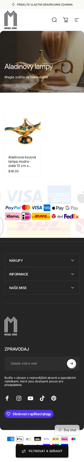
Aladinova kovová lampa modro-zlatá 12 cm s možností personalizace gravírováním (22, 168)
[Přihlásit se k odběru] (71, 363)
